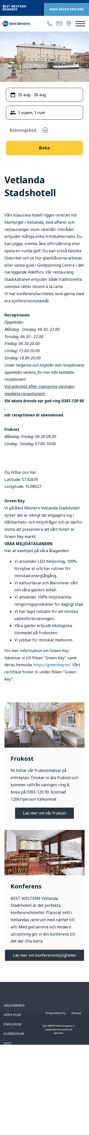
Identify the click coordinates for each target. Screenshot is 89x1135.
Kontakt (12, 1090)
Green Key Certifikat (14, 1125)
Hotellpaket (15, 1062)
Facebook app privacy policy (17, 1102)
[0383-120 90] (49, 24)
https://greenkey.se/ (51, 664)
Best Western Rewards (14, 8)
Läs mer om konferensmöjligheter (44, 955)
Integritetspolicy (55, 1013)
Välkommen (14, 1005)
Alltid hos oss (18, 1052)
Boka (44, 148)
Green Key (13, 1114)
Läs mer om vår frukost (44, 813)
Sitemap (76, 1013)
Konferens (13, 1071)
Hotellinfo (14, 1081)
